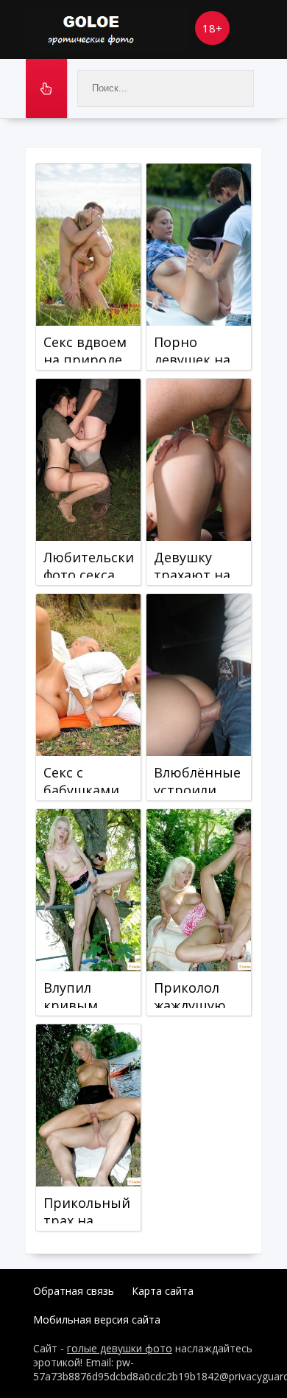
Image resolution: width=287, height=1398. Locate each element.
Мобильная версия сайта (96, 1320)
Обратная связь (73, 1291)
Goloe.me (107, 29)
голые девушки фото (119, 1348)
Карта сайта (163, 1291)
